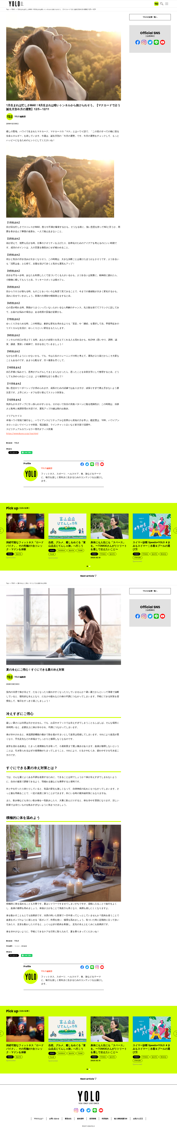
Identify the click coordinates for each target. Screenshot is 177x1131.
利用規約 (105, 1119)
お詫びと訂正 (138, 1119)
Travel (80, 550)
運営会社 (68, 1119)
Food (52, 554)
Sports (18, 554)
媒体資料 (80, 1119)
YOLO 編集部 (46, 468)
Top (7, 9)
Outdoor (61, 550)
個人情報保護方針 (120, 1119)
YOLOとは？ (39, 1119)
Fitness (103, 554)
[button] (87, 566)
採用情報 (92, 1119)
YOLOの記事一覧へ (150, 17)
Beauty (163, 554)
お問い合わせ (54, 1119)
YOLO (13, 9)
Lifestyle (137, 557)
